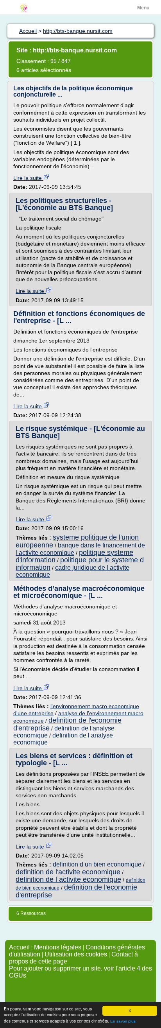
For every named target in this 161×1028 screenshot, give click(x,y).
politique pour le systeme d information (80, 563)
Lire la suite (28, 178)
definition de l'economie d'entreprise (67, 724)
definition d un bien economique (97, 864)
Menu (143, 8)
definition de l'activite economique (68, 872)
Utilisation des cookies (76, 954)
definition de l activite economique (68, 879)
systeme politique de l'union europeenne (77, 541)
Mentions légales (57, 947)
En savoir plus (123, 1021)
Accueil (19, 947)
